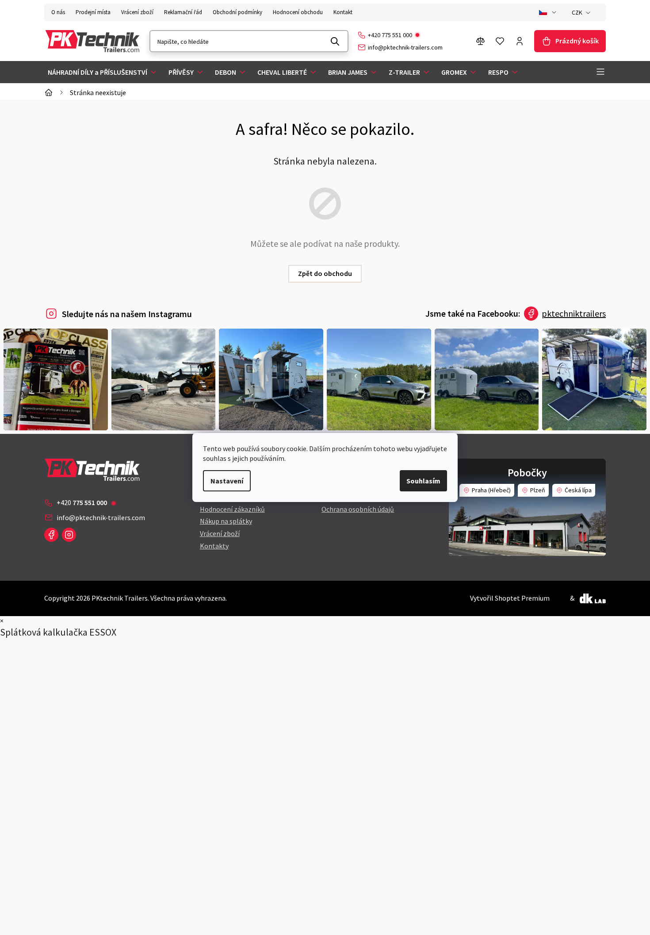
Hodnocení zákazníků (232, 509)
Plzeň (537, 490)
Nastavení (226, 480)
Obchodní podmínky (237, 12)
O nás (58, 12)
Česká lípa (578, 490)
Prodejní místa (93, 12)
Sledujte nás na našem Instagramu (127, 313)
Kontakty (214, 545)
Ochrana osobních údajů (357, 509)
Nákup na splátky (226, 521)
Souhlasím (423, 480)
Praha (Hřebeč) (491, 490)
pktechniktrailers (574, 313)
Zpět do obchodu (325, 273)
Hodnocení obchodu (298, 12)
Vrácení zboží (137, 12)
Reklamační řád (183, 12)
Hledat (335, 41)
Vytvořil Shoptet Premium (510, 598)
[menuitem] (102, 72)
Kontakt (342, 12)
